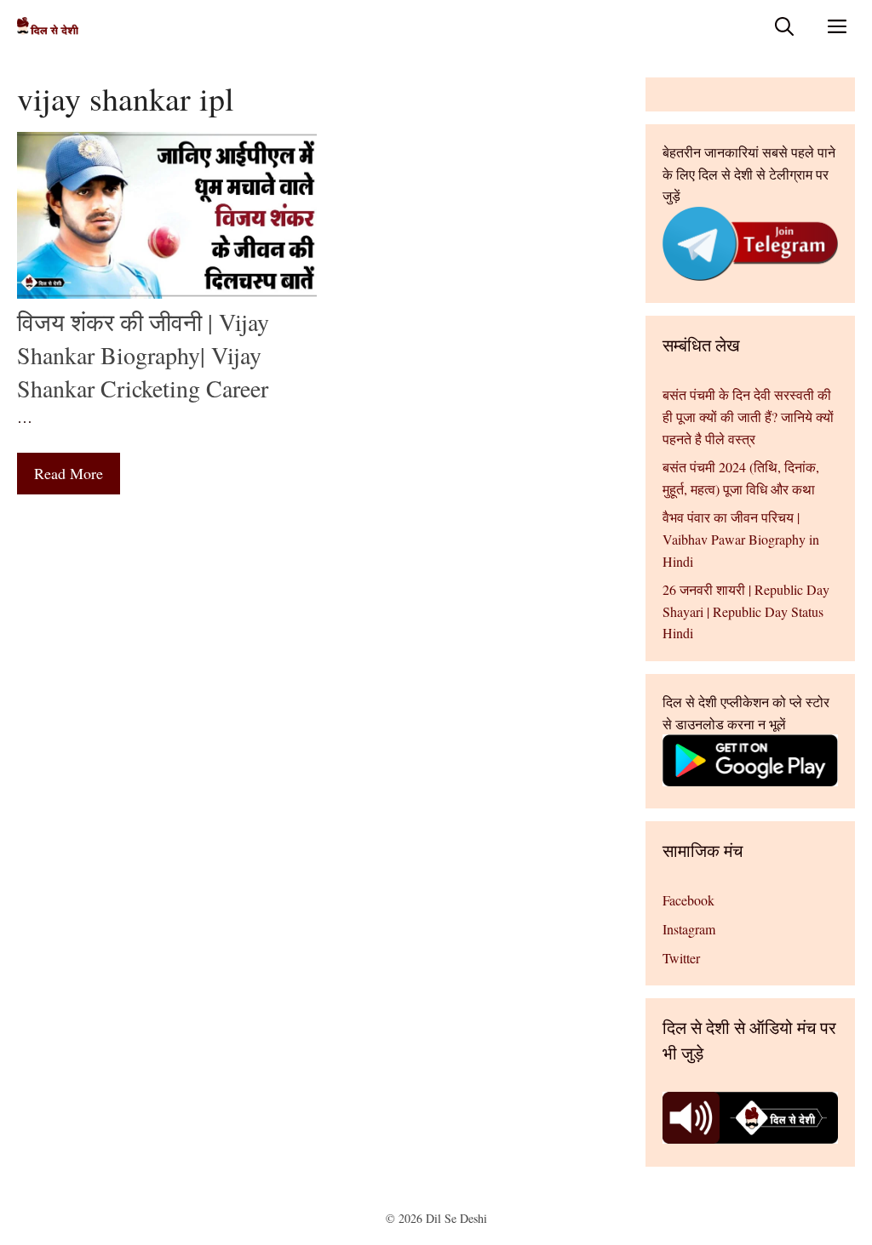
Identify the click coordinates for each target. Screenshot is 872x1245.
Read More (68, 473)
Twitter (681, 958)
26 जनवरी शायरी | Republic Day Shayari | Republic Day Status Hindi (746, 611)
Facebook (688, 900)
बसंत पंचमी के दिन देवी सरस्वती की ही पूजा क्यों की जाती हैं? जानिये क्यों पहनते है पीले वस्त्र (748, 416)
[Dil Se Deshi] (47, 26)
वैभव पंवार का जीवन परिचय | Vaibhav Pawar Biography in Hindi (741, 538)
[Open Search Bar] (784, 26)
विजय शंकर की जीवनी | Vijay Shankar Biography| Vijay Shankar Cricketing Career (143, 355)
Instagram (689, 929)
